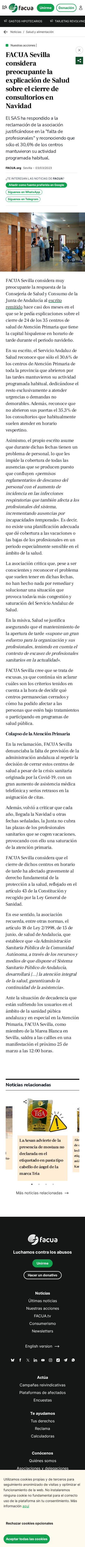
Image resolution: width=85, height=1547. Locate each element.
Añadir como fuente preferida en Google (36, 185)
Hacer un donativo (42, 1275)
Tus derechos (43, 1421)
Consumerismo (42, 1323)
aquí (25, 1506)
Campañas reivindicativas (42, 1385)
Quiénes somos (42, 1461)
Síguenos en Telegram (23, 199)
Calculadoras (42, 1436)
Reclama (42, 1428)
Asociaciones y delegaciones (42, 1468)
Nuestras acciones (42, 1308)
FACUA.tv (42, 1316)
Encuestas (43, 1400)
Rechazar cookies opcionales (29, 1523)
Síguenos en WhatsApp (24, 192)
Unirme (45, 8)
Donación (66, 8)
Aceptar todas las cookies (26, 1539)
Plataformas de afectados (42, 1392)
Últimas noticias (42, 1301)
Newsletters (42, 1331)
